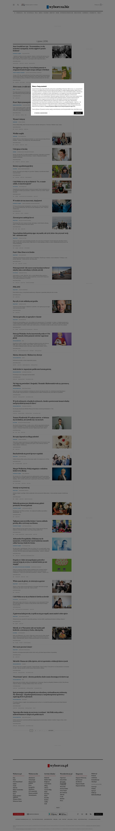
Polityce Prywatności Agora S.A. (68, 106)
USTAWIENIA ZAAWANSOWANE (40, 113)
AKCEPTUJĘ (78, 113)
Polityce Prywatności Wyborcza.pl (53, 106)
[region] (57, 99)
